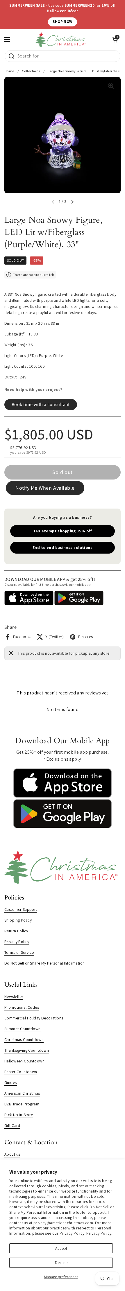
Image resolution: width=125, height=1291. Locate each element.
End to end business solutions (62, 547)
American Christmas (22, 1093)
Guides (10, 1082)
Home (9, 71)
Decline (61, 1262)
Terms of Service (19, 952)
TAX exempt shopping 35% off (62, 531)
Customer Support (20, 909)
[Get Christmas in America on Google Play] (62, 826)
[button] (72, 202)
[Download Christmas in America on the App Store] (62, 796)
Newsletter (13, 996)
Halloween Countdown (24, 1061)
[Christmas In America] (61, 39)
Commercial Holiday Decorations (33, 1018)
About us (12, 1154)
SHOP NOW (62, 21)
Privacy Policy (16, 941)
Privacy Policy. (99, 1233)
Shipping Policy (18, 920)
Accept (61, 1248)
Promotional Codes (21, 1007)
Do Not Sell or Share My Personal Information (44, 963)
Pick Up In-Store (18, 1114)
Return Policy (16, 930)
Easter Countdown (20, 1071)
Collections (31, 71)
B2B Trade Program (21, 1104)
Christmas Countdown (24, 1039)
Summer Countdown (22, 1028)
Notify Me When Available (45, 487)
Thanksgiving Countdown (26, 1050)
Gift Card (12, 1125)
